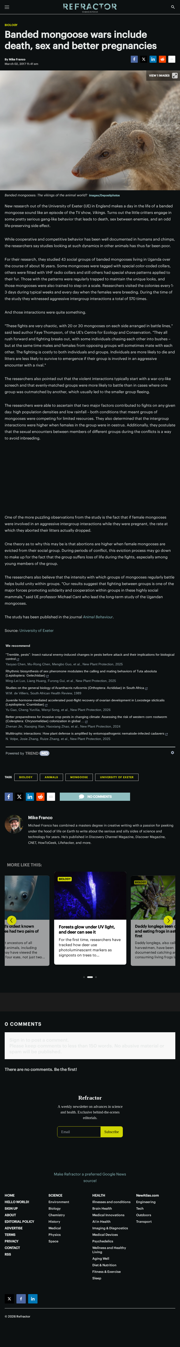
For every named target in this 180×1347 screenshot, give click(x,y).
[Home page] (89, 8)
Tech (140, 1208)
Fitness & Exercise (106, 1272)
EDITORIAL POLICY (19, 1221)
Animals (51, 777)
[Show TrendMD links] (172, 752)
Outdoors (143, 1215)
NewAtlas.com (147, 1195)
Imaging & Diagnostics (110, 1228)
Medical (55, 1228)
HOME (10, 1195)
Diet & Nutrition (104, 1265)
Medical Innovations (108, 1215)
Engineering (146, 1202)
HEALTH (98, 1195)
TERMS (10, 1235)
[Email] (171, 59)
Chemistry (57, 1215)
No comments (99, 796)
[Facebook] (134, 59)
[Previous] (11, 920)
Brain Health (102, 1208)
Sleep (96, 1278)
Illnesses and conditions (111, 1202)
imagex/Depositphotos (104, 195)
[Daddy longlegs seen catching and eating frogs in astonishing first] (90, 896)
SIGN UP (11, 1208)
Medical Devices (105, 1235)
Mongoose (79, 777)
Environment (59, 1202)
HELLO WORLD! (17, 1202)
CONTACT (12, 1248)
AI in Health (101, 1221)
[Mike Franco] (14, 824)
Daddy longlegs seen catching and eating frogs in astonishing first (89, 932)
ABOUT (10, 1215)
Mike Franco (40, 817)
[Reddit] (162, 59)
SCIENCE (55, 1195)
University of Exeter (36, 630)
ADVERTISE (13, 1228)
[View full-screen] (175, 75)
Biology (11, 25)
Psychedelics (102, 1241)
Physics (55, 1235)
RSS (8, 1254)
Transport (144, 1221)
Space (53, 1241)
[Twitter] (143, 59)
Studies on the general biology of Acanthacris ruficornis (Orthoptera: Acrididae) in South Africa (75, 688)
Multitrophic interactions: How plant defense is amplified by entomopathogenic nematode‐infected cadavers (85, 733)
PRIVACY (12, 1241)
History (54, 1221)
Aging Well (100, 1258)
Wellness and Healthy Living (109, 1250)
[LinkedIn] (153, 59)
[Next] (168, 920)
